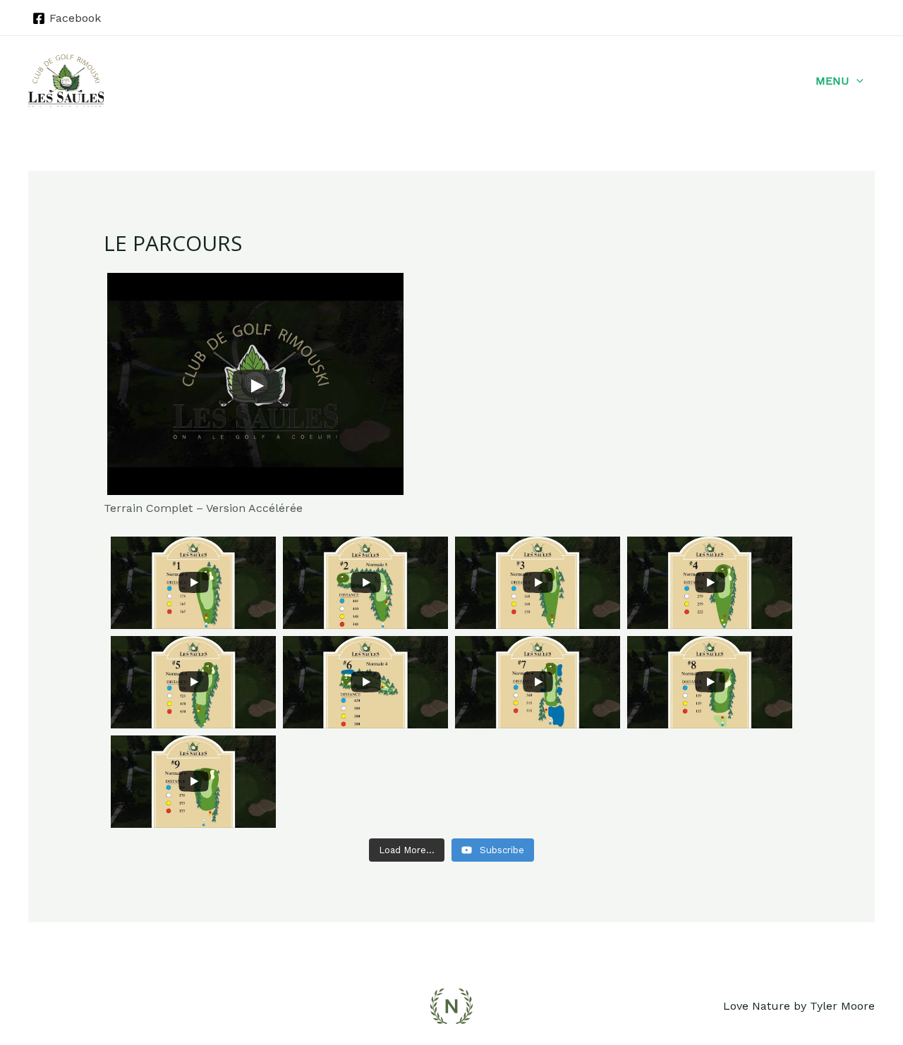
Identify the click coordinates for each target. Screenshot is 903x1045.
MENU (832, 80)
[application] (856, 81)
